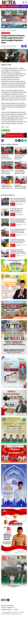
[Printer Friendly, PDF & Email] (5, 130)
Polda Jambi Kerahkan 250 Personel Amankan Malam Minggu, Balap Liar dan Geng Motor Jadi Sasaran (7, 157)
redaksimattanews (5, 45)
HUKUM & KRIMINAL (6, 33)
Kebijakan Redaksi (6, 609)
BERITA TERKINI (5, 152)
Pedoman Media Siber (7, 605)
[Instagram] (5, 600)
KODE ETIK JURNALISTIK (7, 607)
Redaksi (16, 609)
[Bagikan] (25, 46)
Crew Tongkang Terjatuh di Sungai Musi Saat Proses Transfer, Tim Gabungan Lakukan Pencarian (20, 172)
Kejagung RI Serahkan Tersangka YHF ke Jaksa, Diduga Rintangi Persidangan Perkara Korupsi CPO (21, 186)
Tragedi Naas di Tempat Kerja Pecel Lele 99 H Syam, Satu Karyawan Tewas (7, 186)
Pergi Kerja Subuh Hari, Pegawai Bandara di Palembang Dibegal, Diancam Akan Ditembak (20, 157)
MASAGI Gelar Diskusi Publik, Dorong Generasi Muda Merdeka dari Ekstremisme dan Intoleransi (7, 172)
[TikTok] (8, 600)
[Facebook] (16, 140)
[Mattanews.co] (9, 2)
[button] (23, 2)
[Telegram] (22, 140)
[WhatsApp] (25, 140)
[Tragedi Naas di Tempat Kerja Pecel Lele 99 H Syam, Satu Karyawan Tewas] (7, 180)
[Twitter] (19, 140)
